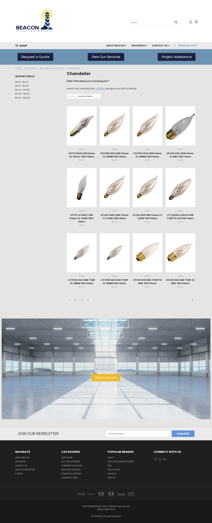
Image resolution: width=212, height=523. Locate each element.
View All (111, 477)
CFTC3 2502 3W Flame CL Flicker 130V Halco (81, 155)
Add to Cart (81, 131)
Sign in (18, 469)
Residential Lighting (71, 473)
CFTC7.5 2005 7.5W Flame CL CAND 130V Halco (82, 218)
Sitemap (19, 473)
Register (30, 469)
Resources (138, 45)
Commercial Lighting (72, 465)
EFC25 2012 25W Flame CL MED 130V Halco (180, 155)
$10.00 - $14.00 (22, 89)
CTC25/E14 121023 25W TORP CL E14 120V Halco (180, 217)
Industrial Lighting (71, 469)
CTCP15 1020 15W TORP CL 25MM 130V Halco (114, 281)
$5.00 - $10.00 (22, 85)
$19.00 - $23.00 (22, 97)
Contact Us (160, 45)
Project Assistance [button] (177, 57)
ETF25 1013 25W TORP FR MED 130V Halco (147, 281)
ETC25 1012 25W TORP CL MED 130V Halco (180, 281)
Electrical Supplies (70, 461)
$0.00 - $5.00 (21, 81)
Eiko (110, 465)
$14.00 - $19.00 (22, 93)
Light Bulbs (67, 457)
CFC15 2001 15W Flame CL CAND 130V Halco (147, 217)
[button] (106, 377)
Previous (204, 513)
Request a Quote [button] (35, 57)
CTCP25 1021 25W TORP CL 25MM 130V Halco (81, 281)
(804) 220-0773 (187, 45)
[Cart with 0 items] (196, 21)
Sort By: (72, 96)
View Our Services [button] (106, 57)
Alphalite (112, 473)
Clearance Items (69, 477)
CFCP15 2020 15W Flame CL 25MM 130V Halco (147, 155)
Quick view (82, 119)
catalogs (100, 88)
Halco (111, 457)
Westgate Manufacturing (121, 461)
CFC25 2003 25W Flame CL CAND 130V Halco (115, 217)
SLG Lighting (114, 469)
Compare (80, 125)
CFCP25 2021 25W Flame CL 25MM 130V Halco (114, 155)
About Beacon (115, 45)
